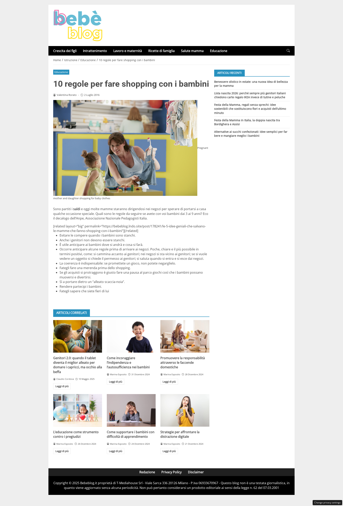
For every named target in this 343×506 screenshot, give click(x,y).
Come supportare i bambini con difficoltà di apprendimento (130, 434)
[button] (288, 50)
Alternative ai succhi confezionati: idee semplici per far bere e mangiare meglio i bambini (250, 134)
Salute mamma (192, 51)
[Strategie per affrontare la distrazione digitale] (184, 410)
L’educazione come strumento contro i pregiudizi (76, 434)
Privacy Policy (171, 472)
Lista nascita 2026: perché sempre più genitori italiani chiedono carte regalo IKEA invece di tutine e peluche (250, 95)
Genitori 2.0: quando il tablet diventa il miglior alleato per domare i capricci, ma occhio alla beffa (77, 365)
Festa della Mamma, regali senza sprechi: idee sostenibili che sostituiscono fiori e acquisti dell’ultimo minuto (250, 108)
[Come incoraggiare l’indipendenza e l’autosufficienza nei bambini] (131, 336)
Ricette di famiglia (161, 51)
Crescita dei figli (65, 51)
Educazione (218, 51)
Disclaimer (196, 472)
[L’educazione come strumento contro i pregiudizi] (77, 410)
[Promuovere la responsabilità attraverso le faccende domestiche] (184, 336)
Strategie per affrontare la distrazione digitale (179, 434)
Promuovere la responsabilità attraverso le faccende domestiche (182, 362)
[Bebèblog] (77, 25)
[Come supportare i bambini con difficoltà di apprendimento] (131, 410)
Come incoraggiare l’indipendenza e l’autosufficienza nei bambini (128, 362)
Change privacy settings (327, 502)
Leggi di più (62, 386)
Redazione (147, 472)
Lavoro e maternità (127, 51)
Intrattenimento (95, 51)
